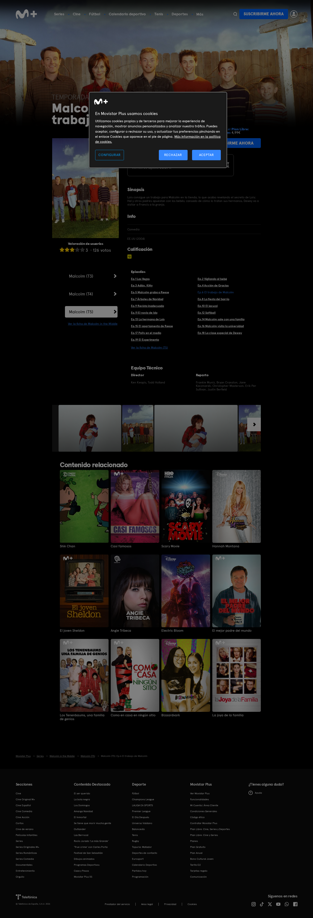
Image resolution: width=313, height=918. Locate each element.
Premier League (141, 811)
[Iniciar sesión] (293, 14)
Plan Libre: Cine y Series (204, 835)
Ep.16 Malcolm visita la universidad (221, 326)
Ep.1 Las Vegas (140, 279)
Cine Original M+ (25, 799)
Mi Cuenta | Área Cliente (204, 805)
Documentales (24, 864)
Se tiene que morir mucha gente (92, 823)
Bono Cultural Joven (202, 858)
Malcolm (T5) (81, 311)
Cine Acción (22, 817)
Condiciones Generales (203, 811)
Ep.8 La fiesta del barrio (213, 299)
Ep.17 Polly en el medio (146, 333)
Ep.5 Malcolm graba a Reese (150, 292)
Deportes (180, 14)
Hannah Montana (225, 546)
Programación (140, 876)
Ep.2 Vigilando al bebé (212, 279)
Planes (194, 841)
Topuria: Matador (142, 847)
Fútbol (94, 14)
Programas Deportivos (86, 864)
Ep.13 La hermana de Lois (148, 319)
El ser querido (82, 793)
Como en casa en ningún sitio (133, 715)
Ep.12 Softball (207, 312)
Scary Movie (170, 546)
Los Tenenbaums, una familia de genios (82, 717)
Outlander (80, 829)
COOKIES (192, 904)
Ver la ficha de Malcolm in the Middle (93, 323)
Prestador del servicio (117, 904)
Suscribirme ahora (264, 13)
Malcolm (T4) (81, 294)
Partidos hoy (139, 870)
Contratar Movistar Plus (203, 823)
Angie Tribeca (121, 631)
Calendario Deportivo (144, 864)
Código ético (197, 817)
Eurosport (138, 858)
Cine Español (23, 805)
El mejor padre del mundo (231, 631)
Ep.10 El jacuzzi (208, 306)
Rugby (135, 841)
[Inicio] (26, 14)
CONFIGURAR (109, 155)
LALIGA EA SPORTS (142, 805)
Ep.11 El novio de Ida (144, 312)
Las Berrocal (81, 835)
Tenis (158, 14)
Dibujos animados (84, 858)
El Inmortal (80, 817)
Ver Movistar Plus (200, 793)
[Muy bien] (82, 249)
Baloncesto (138, 829)
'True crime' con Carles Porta (91, 847)
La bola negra (82, 799)
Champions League (143, 799)
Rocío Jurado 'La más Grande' (91, 841)
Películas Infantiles (26, 835)
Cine (76, 14)
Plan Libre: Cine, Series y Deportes (210, 829)
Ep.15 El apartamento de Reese (152, 326)
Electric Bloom (172, 631)
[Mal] (67, 249)
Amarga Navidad (83, 811)
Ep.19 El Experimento (145, 339)
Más (199, 14)
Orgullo (20, 876)
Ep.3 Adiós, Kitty (142, 285)
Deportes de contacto (144, 852)
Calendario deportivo (127, 14)
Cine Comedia (24, 811)
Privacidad (170, 904)
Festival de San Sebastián (88, 852)
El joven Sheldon (72, 631)
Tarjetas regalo (198, 870)
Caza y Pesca (81, 870)
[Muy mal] (62, 249)
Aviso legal (147, 904)
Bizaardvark (170, 715)
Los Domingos (82, 805)
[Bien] (77, 249)
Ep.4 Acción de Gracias (213, 285)
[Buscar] (235, 14)
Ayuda (258, 792)
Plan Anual (196, 852)
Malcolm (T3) (81, 276)
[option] (90, 428)
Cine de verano (24, 829)
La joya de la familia (228, 715)
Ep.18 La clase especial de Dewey (220, 333)
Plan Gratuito (197, 847)
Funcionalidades (199, 799)
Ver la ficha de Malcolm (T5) (149, 347)
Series (59, 14)
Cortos (19, 823)
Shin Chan (67, 546)
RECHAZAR (173, 155)
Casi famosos (121, 546)
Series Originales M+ (27, 847)
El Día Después (140, 817)
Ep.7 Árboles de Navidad (147, 299)
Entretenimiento (25, 870)
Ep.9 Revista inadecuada (147, 306)
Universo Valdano (142, 823)
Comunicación (198, 876)
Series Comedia (25, 858)
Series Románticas (26, 852)
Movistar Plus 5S (83, 876)
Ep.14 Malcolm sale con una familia (221, 319)
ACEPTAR (206, 155)
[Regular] (72, 249)
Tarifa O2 (195, 864)
